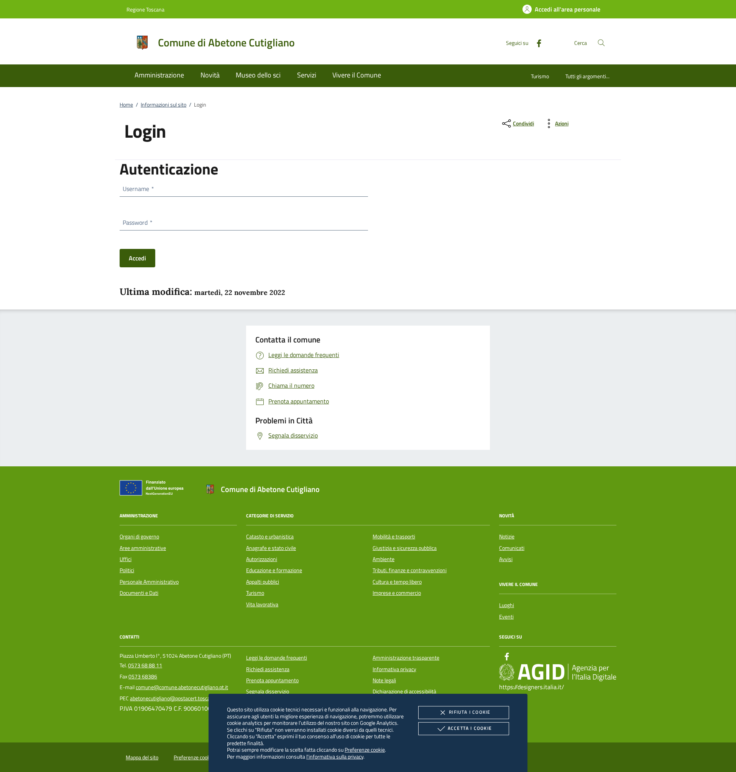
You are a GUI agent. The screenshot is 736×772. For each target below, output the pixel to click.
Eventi (506, 616)
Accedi (137, 258)
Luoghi (506, 605)
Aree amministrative (143, 548)
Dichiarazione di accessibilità (404, 691)
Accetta (470, 728)
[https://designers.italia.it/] (557, 672)
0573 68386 (142, 676)
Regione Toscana (145, 9)
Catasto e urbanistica (270, 536)
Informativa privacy (394, 669)
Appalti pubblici (262, 582)
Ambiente (383, 559)
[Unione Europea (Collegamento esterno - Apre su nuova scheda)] (154, 489)
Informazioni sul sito (163, 104)
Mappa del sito (142, 757)
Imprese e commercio (397, 593)
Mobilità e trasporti (394, 536)
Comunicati (511, 548)
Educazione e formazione (274, 570)
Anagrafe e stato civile (271, 548)
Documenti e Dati (139, 593)
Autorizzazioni (261, 559)
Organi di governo (139, 536)
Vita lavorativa (262, 604)
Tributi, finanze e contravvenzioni (410, 570)
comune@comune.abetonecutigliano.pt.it (182, 687)
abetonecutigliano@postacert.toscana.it (175, 698)
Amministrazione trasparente (406, 657)
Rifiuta (469, 712)
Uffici (125, 559)
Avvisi (506, 559)
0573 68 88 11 (145, 665)
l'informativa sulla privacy (334, 756)
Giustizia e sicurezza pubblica (405, 548)
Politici (127, 570)
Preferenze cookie (365, 750)
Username (138, 188)
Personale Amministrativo (149, 582)
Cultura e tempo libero (397, 582)
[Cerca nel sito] (601, 43)
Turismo (540, 76)
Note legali (384, 680)
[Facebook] (536, 42)
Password (137, 222)
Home (126, 104)
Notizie (506, 536)
